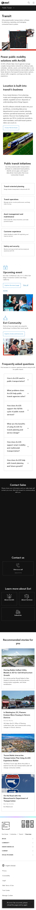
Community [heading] (5, 843)
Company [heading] (5, 851)
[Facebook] (23, 822)
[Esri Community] (23, 826)
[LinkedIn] (32, 822)
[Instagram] (27, 826)
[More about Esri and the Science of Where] (6, 826)
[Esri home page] (5, 2)
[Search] (29, 2)
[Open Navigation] (33, 2)
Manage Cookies (7, 895)
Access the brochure (11, 128)
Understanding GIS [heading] (8, 847)
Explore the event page (12, 285)
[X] (27, 822)
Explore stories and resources (14, 334)
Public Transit (7, 8)
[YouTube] (32, 826)
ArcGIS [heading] (4, 839)
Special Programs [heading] (7, 855)
